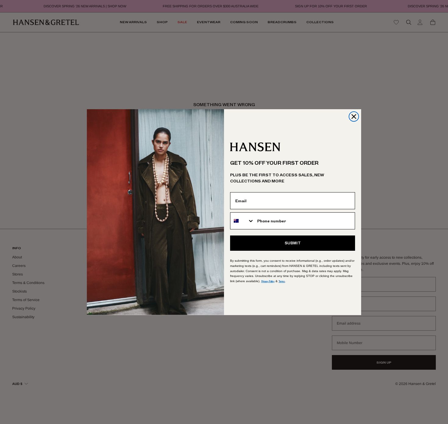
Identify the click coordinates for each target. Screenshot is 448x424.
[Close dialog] (354, 116)
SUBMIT (293, 243)
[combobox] (242, 221)
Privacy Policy (268, 281)
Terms (282, 281)
